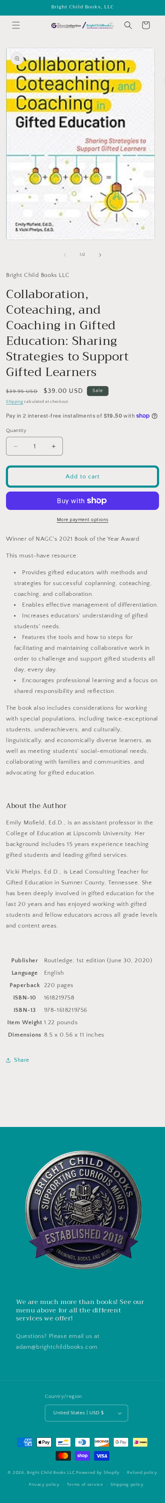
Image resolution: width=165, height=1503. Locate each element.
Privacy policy (44, 1484)
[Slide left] (65, 255)
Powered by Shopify (98, 1472)
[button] (16, 25)
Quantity (16, 430)
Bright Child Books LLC (51, 1472)
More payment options (83, 519)
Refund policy (142, 1472)
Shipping (14, 402)
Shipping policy (127, 1484)
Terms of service (85, 1484)
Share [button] (21, 1060)
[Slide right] (100, 255)
